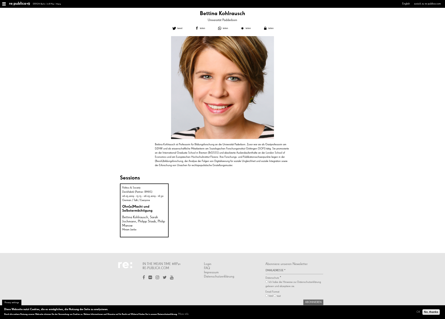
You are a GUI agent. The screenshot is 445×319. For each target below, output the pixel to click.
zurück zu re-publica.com (427, 3)
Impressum (211, 272)
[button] (177, 28)
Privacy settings (12, 302)
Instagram (157, 277)
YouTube (172, 277)
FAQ (207, 268)
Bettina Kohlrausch (135, 217)
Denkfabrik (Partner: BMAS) (137, 192)
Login (207, 264)
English (406, 3)
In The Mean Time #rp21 (161, 264)
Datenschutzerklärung (219, 276)
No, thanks (431, 311)
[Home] (21, 4)
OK (418, 312)
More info (183, 314)
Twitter (164, 277)
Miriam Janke (129, 229)
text (279, 296)
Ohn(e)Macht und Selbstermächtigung (137, 208)
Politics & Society (131, 187)
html (271, 296)
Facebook (143, 277)
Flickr (150, 277)
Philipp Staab (147, 221)
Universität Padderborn (222, 20)
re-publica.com (156, 268)
